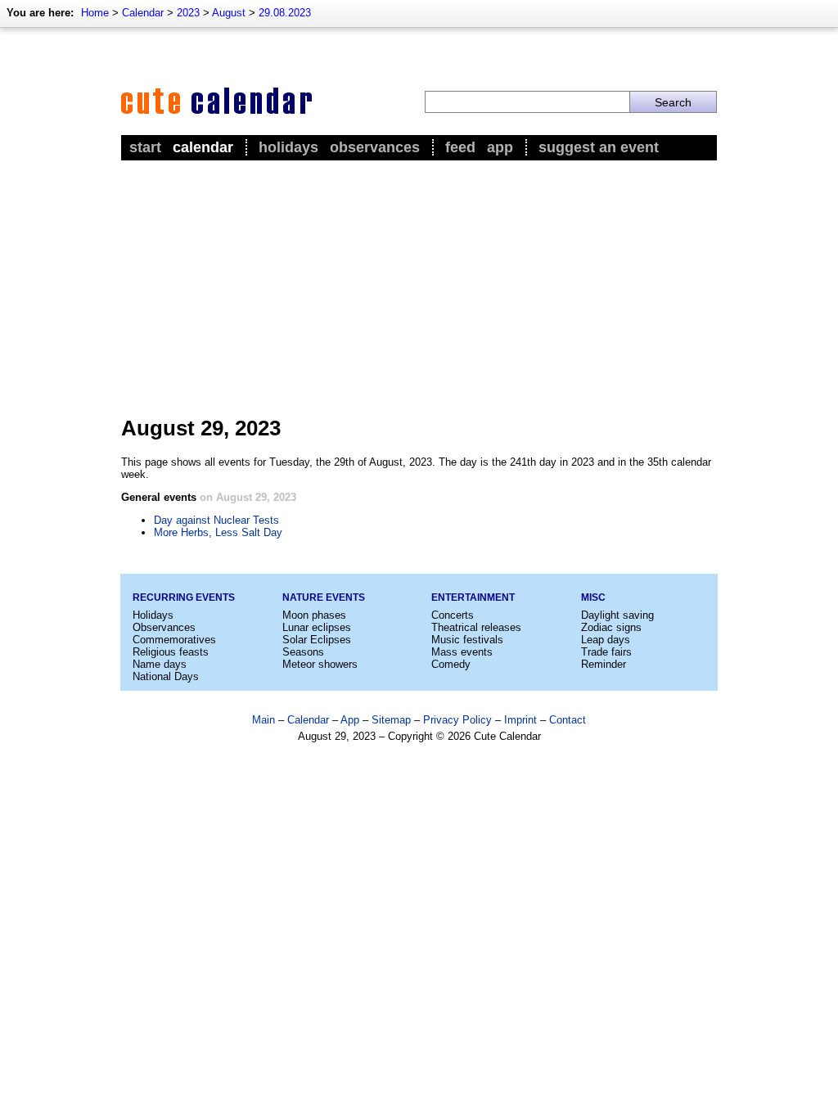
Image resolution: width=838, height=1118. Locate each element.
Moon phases (314, 615)
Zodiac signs (611, 627)
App (500, 147)
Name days (160, 664)
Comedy (451, 664)
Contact (567, 720)
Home (95, 13)
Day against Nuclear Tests (216, 520)
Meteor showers (320, 664)
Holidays (288, 147)
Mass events (462, 652)
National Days (166, 676)
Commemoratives (174, 639)
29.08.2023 (285, 13)
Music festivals (467, 639)
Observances (375, 147)
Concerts (452, 615)
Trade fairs (606, 652)
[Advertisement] (419, 287)
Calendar (143, 13)
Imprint (520, 720)
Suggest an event (598, 147)
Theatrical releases (476, 627)
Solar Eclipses (316, 639)
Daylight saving (617, 615)
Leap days (605, 639)
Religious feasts (171, 652)
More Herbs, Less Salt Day (218, 532)
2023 (188, 13)
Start (145, 147)
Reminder (603, 664)
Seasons (303, 652)
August (229, 13)
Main (263, 720)
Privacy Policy (457, 720)
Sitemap (391, 720)
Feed (460, 147)
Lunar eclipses (316, 627)
